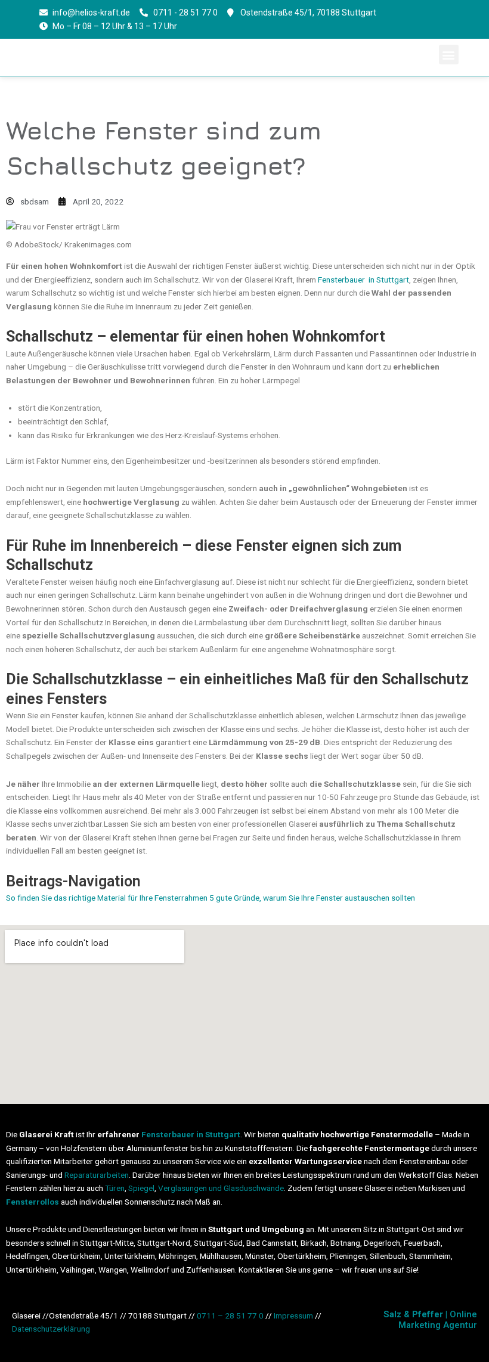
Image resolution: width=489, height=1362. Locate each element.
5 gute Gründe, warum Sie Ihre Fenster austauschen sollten (311, 897)
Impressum (293, 1315)
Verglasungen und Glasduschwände (221, 1188)
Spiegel (141, 1188)
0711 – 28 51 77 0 (230, 1315)
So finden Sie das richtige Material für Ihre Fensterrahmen (107, 897)
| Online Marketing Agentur (430, 1319)
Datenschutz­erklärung (51, 1328)
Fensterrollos (32, 1201)
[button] (449, 54)
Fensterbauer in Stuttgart (363, 279)
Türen (115, 1188)
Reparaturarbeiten (96, 1175)
